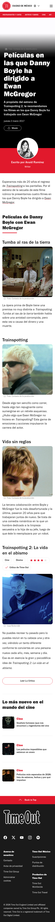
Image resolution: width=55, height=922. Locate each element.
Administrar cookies (9, 879)
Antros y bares (31, 15)
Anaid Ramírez (34, 162)
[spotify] (38, 837)
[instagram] (30, 837)
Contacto (8, 861)
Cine (43, 15)
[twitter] (13, 837)
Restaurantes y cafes (12, 15)
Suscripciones (39, 857)
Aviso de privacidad (13, 866)
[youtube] (21, 837)
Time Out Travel (40, 893)
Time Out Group (11, 872)
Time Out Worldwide (37, 885)
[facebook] (5, 837)
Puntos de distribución (38, 865)
